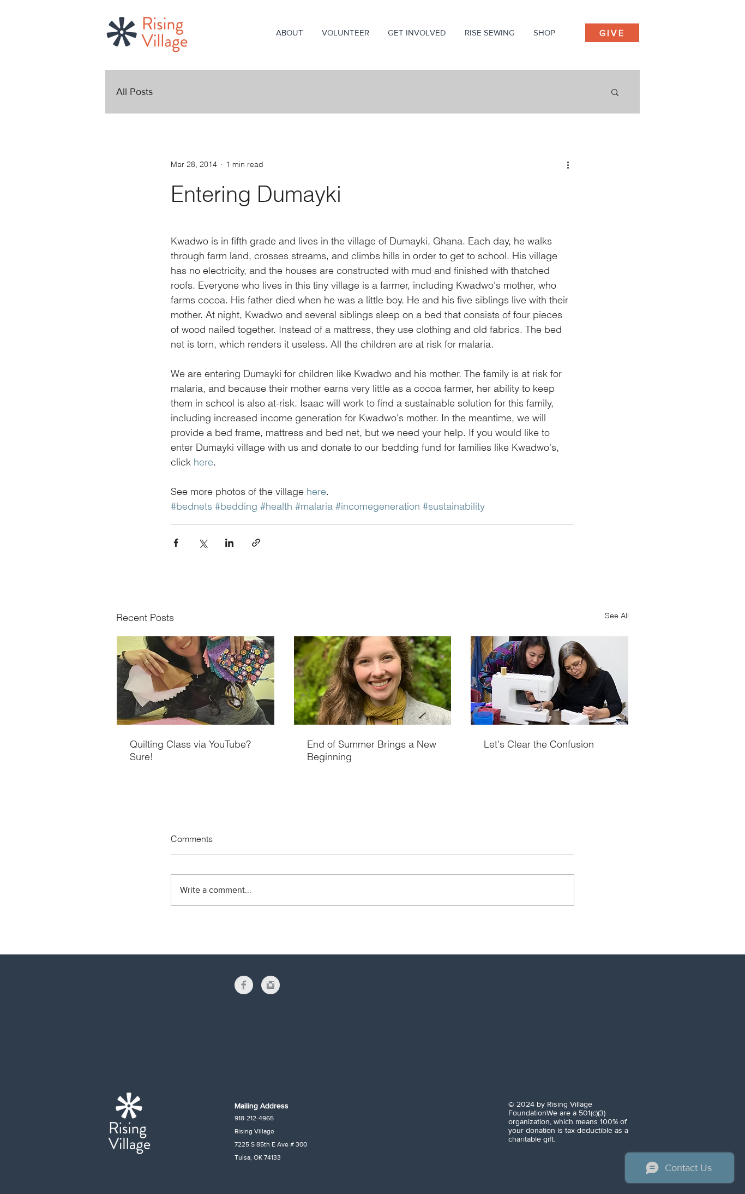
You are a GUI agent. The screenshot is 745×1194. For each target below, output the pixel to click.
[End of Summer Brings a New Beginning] (373, 680)
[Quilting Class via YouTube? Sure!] (195, 680)
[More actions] (567, 164)
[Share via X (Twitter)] (202, 543)
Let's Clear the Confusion (539, 744)
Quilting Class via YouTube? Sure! (190, 750)
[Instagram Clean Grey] (270, 985)
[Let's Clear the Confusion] (549, 680)
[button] (290, 32)
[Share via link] (256, 543)
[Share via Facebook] (176, 543)
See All (617, 615)
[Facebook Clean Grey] (244, 985)
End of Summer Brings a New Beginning (371, 750)
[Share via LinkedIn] (229, 543)
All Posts (134, 91)
